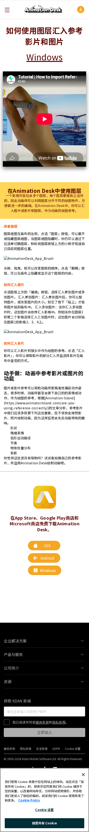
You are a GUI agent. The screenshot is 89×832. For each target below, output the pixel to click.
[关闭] (83, 774)
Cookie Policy (29, 800)
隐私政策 (59, 722)
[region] (44, 800)
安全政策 (41, 749)
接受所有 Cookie (44, 823)
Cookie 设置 (44, 809)
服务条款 (42, 722)
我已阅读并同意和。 (40, 722)
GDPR (56, 749)
